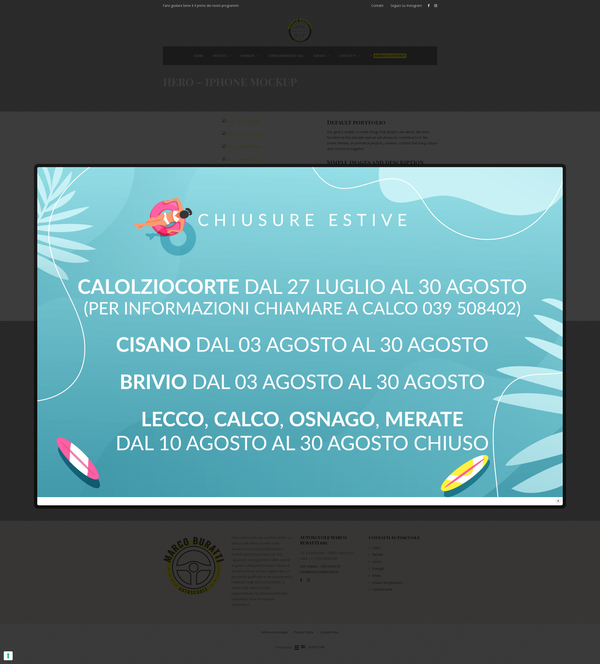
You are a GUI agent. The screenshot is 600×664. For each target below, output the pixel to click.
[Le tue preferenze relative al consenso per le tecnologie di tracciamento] (8, 655)
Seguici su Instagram (406, 5)
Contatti (377, 5)
